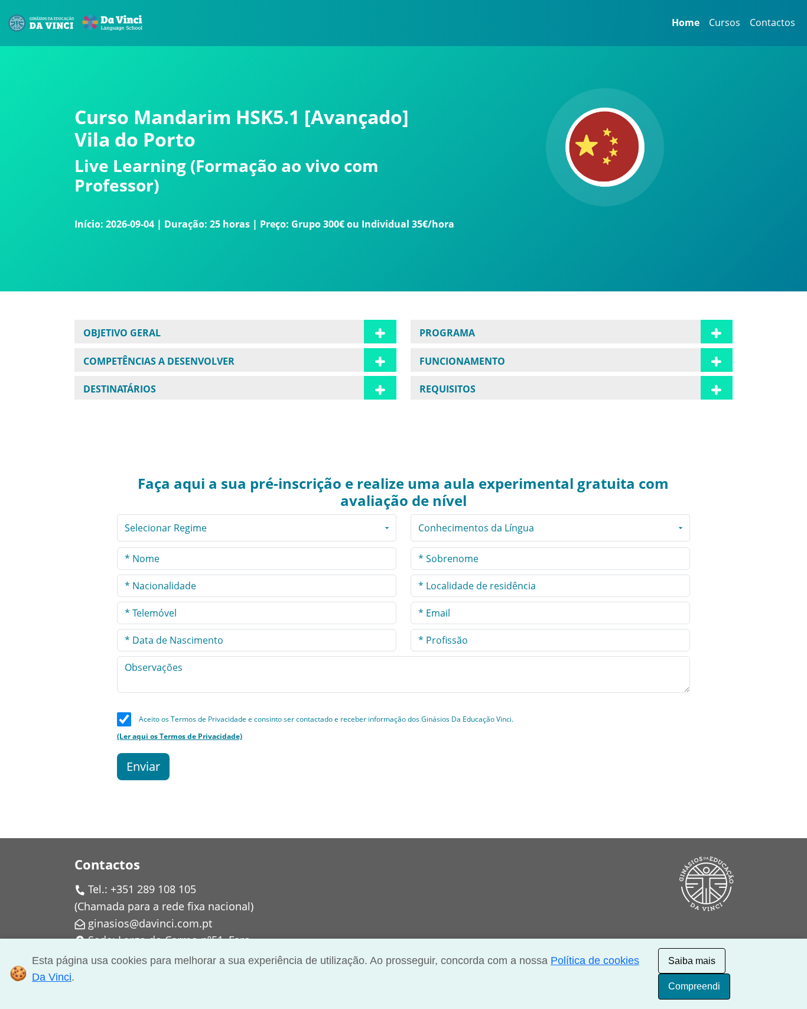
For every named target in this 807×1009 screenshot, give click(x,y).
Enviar (143, 766)
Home (685, 22)
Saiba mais (691, 961)
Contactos (772, 22)
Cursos (724, 22)
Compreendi (694, 986)
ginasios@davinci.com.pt (150, 923)
